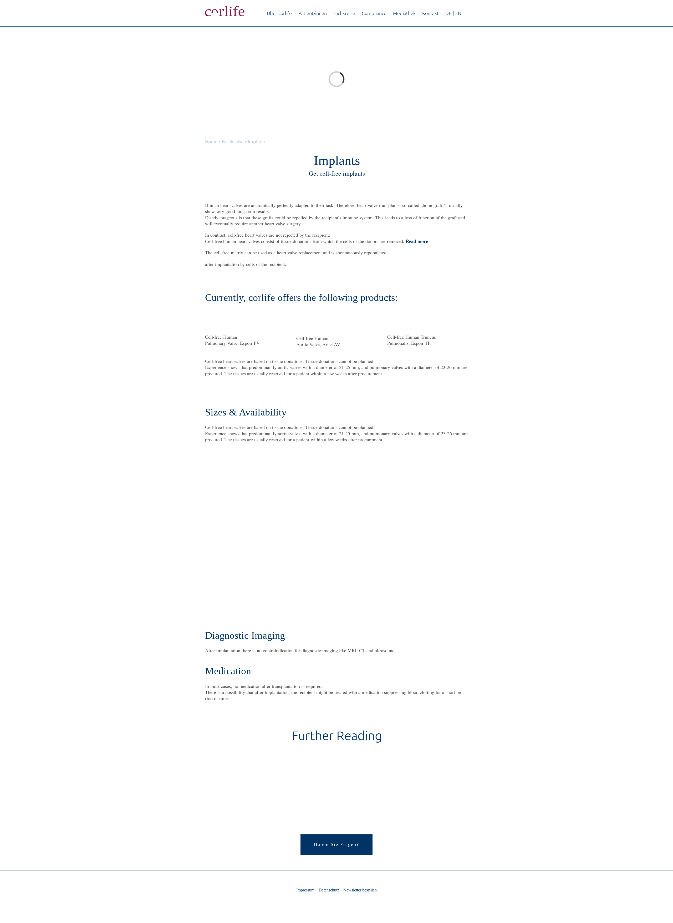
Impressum (305, 890)
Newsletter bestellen (360, 890)
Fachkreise (233, 141)
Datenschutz (329, 890)
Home (211, 141)
